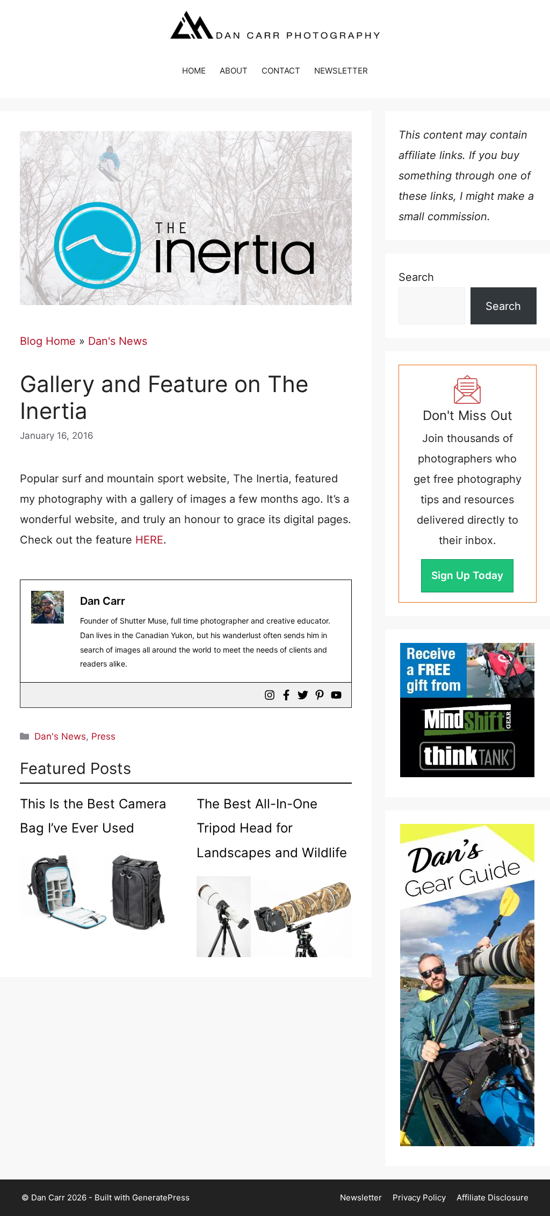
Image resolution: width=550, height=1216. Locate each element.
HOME (194, 71)
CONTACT (281, 71)
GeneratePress (161, 1197)
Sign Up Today (467, 575)
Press (103, 736)
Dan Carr (102, 601)
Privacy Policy (419, 1197)
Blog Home (48, 341)
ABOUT (234, 71)
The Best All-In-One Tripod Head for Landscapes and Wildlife (272, 828)
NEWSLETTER (341, 71)
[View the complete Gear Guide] (467, 985)
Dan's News (117, 341)
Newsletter (361, 1197)
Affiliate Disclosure (493, 1197)
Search (416, 277)
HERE (149, 539)
